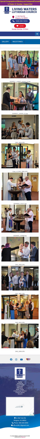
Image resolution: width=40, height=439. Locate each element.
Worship (20, 388)
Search (20, 394)
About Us (20, 383)
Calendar (20, 386)
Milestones (18, 42)
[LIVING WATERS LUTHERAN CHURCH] (20, 13)
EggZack (23, 437)
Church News (20, 392)
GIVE (21, 26)
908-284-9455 (21, 21)
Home (20, 382)
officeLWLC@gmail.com (21, 425)
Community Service (20, 391)
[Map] (13, 17)
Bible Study (20, 389)
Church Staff (20, 385)
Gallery (5, 42)
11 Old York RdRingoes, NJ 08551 (21, 17)
